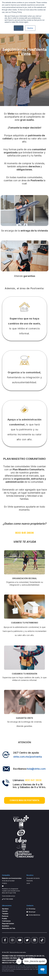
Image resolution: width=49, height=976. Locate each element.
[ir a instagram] (12, 940)
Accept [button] (18, 28)
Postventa (30, 880)
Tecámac (5, 913)
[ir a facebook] (5, 940)
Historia (4, 883)
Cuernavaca (6, 921)
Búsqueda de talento (33, 878)
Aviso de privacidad (8, 880)
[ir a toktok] (42, 940)
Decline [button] (30, 28)
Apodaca (5, 909)
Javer (28, 883)
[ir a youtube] (20, 940)
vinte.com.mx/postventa (27, 756)
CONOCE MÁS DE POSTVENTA (24, 800)
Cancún (5, 911)
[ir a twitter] (27, 940)
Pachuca (5, 916)
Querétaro (5, 926)
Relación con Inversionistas (12, 878)
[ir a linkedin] (34, 940)
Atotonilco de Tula (8, 928)
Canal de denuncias (8, 896)
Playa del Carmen (8, 923)
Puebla (4, 918)
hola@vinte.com (36, 768)
